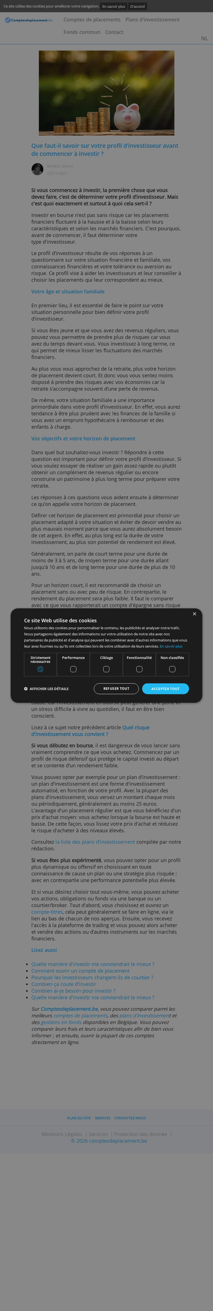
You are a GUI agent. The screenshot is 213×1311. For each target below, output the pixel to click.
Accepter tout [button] (165, 688)
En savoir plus (171, 645)
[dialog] (106, 655)
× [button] (194, 614)
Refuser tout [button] (116, 688)
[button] (46, 688)
